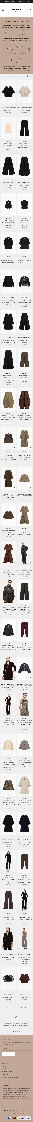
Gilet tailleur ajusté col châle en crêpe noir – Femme (8, 223)
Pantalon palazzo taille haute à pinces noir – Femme (25, 340)
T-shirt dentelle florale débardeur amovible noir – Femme (8, 997)
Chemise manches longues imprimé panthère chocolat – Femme (8, 803)
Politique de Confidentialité (10, 1077)
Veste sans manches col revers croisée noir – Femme (24, 223)
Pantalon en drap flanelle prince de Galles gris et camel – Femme (24, 571)
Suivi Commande (7, 1069)
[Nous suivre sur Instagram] (2, 1105)
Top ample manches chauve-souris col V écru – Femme (24, 109)
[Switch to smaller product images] (30, 76)
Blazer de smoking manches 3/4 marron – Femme (8, 956)
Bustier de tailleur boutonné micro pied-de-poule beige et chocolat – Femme (24, 724)
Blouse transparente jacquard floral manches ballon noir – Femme (24, 301)
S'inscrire (8, 1054)
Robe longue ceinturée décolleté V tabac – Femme (24, 533)
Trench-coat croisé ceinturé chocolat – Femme (8, 496)
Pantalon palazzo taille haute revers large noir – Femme (24, 146)
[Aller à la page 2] (25, 1007)
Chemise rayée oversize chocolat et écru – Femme (24, 762)
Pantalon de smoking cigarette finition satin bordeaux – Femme (24, 648)
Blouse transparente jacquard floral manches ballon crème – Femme (8, 764)
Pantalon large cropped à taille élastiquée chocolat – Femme (24, 418)
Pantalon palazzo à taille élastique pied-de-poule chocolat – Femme (25, 610)
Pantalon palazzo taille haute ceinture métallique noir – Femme (8, 379)
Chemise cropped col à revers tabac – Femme (24, 496)
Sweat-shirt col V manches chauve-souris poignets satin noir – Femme (8, 300)
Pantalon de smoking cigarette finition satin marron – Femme (24, 880)
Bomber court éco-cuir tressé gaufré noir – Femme (24, 686)
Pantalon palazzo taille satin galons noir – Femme (8, 184)
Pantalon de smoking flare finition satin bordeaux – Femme (8, 723)
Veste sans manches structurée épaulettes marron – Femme (8, 457)
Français (24, 1110)
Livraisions (5, 1063)
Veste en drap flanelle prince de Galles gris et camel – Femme (8, 610)
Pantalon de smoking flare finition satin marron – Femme (8, 918)
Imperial (8, 105)
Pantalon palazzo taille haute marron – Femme (25, 377)
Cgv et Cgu (5, 1074)
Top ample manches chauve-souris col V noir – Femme (8, 109)
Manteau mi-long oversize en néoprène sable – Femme (24, 803)
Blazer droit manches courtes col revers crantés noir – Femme (24, 261)
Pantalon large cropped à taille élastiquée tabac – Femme (8, 418)
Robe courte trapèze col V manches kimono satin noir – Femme (8, 340)
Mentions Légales (7, 1071)
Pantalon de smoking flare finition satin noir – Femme (24, 918)
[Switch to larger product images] (27, 76)
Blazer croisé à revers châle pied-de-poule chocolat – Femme (8, 648)
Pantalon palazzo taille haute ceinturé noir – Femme (25, 185)
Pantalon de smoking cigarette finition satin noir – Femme (8, 880)
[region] (16, 1022)
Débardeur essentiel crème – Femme (8, 145)
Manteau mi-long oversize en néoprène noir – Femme (8, 842)
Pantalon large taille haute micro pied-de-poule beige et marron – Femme (24, 958)
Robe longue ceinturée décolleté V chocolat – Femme (8, 571)
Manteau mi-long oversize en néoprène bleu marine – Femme (24, 842)
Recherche (5, 1080)
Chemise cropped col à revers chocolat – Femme (8, 532)
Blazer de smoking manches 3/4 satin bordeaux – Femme (8, 686)
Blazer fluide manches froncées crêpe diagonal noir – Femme (8, 261)
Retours (4, 1066)
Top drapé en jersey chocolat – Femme (25, 996)
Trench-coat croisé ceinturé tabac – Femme (24, 455)
